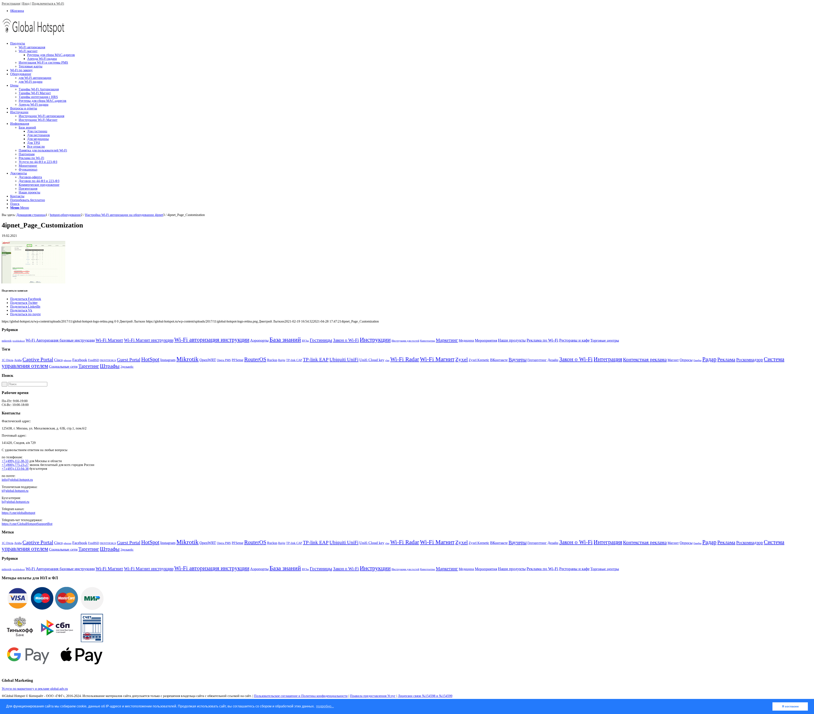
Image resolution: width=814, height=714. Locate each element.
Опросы (686, 360)
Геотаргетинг (537, 360)
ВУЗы (305, 340)
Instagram (168, 360)
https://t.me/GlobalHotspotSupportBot (27, 524)
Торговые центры (604, 340)
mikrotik (7, 340)
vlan (387, 360)
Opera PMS (224, 360)
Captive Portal (37, 359)
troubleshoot (19, 341)
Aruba (18, 360)
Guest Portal (128, 359)
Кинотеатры (427, 340)
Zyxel (461, 359)
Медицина (466, 340)
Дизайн (553, 360)
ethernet (67, 360)
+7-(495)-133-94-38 (15, 468)
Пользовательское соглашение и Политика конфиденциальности (301, 696)
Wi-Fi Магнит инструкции (148, 340)
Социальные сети (63, 366)
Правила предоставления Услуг (373, 696)
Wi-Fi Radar (404, 359)
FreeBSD (93, 360)
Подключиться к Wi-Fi (48, 3)
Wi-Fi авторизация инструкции (211, 340)
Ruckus (272, 360)
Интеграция (608, 359)
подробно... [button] (325, 706)
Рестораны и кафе (574, 340)
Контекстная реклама (645, 359)
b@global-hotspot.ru (15, 502)
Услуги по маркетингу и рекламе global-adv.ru (35, 688)
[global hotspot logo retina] (33, 36)
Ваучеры (518, 359)
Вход (25, 3)
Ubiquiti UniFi (343, 359)
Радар (709, 359)
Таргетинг (88, 366)
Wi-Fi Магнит (109, 340)
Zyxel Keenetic (479, 360)
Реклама (726, 359)
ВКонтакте (499, 360)
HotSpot (150, 359)
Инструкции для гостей (405, 340)
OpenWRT (207, 360)
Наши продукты (512, 340)
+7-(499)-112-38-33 (15, 461)
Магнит (673, 360)
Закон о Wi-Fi (346, 340)
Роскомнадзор (749, 359)
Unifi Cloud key (371, 360)
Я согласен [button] (790, 706)
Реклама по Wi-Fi (542, 340)
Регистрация (11, 3)
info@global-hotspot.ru (17, 479)
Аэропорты (259, 340)
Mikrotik (187, 359)
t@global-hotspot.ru (15, 490)
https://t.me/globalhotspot (18, 513)
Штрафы (110, 366)
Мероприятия (486, 340)
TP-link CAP (294, 360)
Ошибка (697, 360)
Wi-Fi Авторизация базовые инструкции (60, 340)
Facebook (79, 360)
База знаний (285, 339)
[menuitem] (411, 55)
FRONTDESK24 (108, 360)
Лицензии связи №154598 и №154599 (425, 696)
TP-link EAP (316, 359)
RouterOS (255, 359)
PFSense (237, 360)
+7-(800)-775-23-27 (15, 465)
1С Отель (7, 360)
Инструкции (375, 339)
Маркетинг (447, 340)
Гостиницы (321, 340)
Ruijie (281, 360)
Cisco (58, 360)
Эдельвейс (127, 366)
